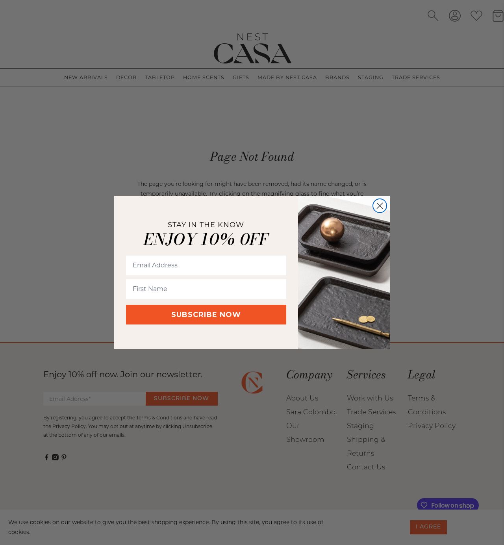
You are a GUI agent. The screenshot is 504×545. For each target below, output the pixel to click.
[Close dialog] (380, 206)
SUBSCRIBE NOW (206, 314)
